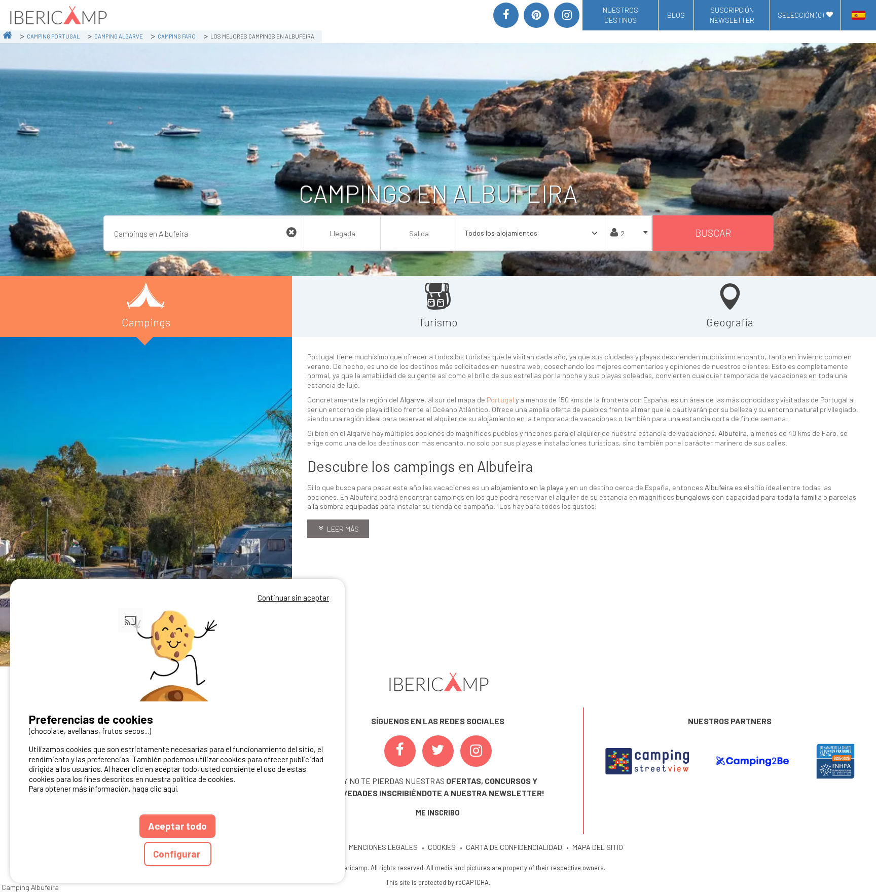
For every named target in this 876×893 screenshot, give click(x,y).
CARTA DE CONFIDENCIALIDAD (514, 847)
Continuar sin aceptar (293, 597)
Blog (676, 15)
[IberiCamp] (57, 15)
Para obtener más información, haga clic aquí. (103, 788)
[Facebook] (506, 15)
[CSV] (647, 761)
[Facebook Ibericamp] (400, 751)
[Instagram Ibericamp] (476, 751)
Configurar (177, 854)
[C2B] (752, 761)
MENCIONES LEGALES (383, 847)
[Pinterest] (536, 15)
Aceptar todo (177, 826)
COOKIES (442, 847)
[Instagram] (566, 15)
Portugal (500, 399)
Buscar (713, 233)
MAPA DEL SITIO (597, 847)
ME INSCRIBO (438, 812)
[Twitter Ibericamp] (438, 751)
